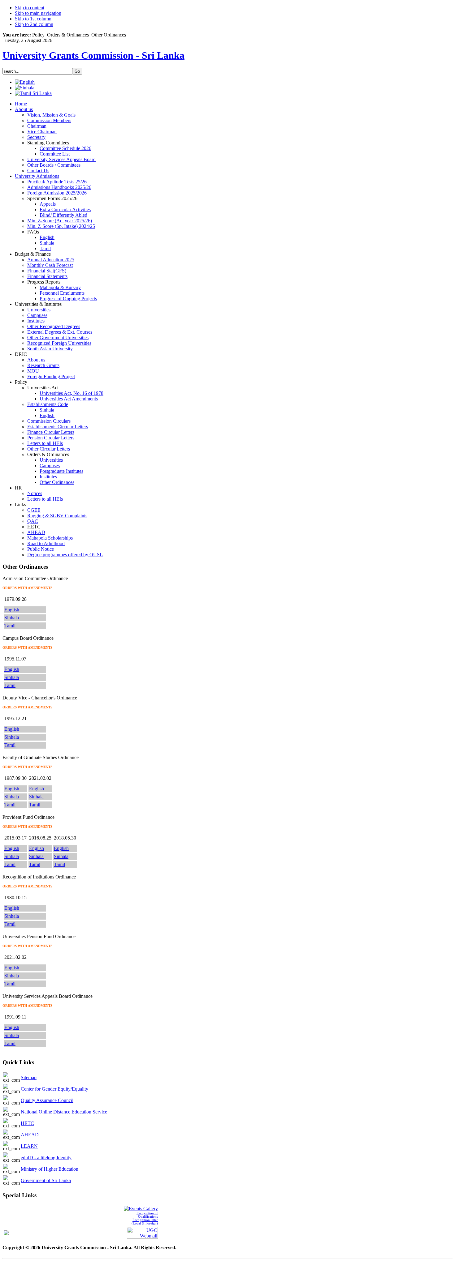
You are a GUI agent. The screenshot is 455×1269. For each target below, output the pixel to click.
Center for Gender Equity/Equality (55, 1089)
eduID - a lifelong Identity (46, 1157)
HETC (27, 1123)
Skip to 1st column (33, 18)
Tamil (9, 625)
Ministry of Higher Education (49, 1169)
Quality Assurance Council (47, 1100)
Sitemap (29, 1077)
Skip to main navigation (38, 13)
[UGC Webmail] (142, 1232)
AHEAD (30, 1134)
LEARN (29, 1146)
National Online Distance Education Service (64, 1111)
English (11, 609)
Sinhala (11, 617)
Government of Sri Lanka (46, 1180)
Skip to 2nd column (34, 24)
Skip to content (29, 7)
